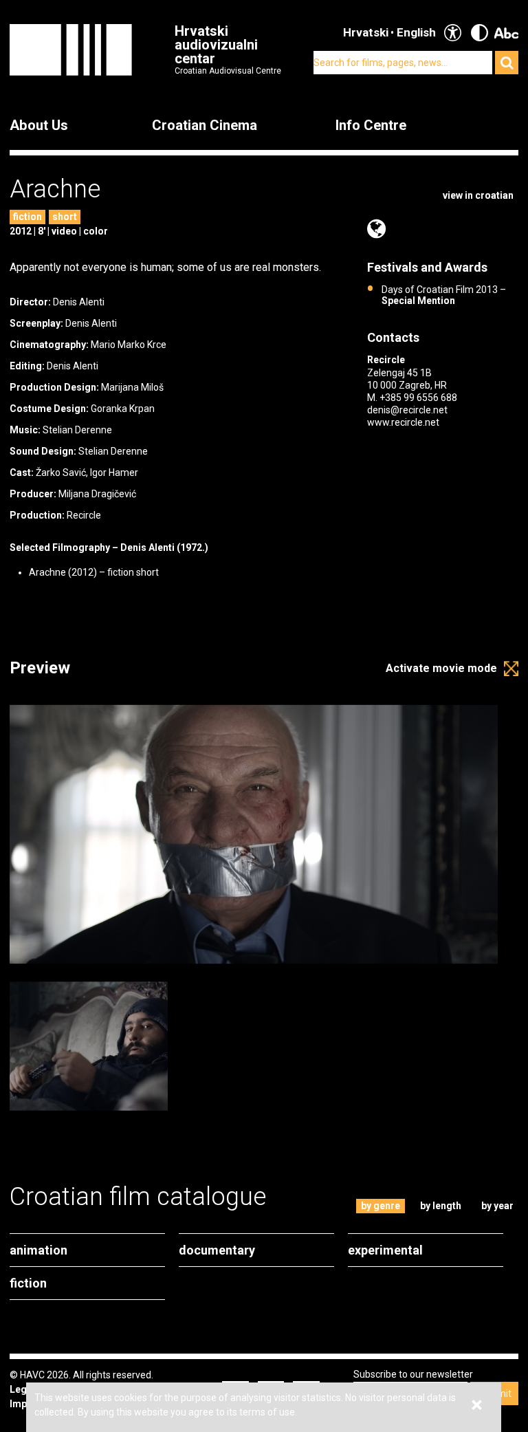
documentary (217, 1250)
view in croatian (478, 195)
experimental (385, 1250)
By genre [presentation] (380, 1205)
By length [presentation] (440, 1205)
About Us (39, 125)
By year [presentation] (497, 1205)
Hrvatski (365, 32)
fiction (27, 216)
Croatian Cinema (204, 125)
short (64, 216)
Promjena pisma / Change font (506, 32)
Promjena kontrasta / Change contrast (480, 32)
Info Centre (371, 125)
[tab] (381, 1206)
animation (38, 1250)
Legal (22, 1389)
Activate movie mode (441, 668)
